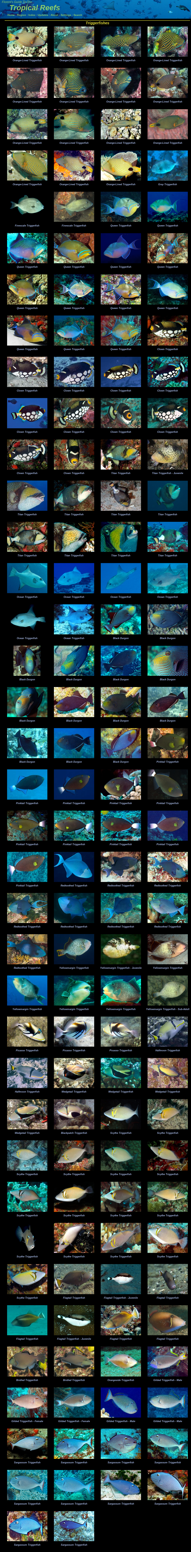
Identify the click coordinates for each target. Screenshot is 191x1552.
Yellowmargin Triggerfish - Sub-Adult (167, 1009)
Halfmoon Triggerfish (167, 1050)
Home (11, 14)
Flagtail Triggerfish (74, 1297)
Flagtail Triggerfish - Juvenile (121, 1297)
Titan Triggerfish (120, 473)
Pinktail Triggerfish (167, 761)
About (54, 14)
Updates (43, 14)
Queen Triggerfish (120, 225)
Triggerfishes (97, 23)
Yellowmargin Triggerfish (74, 968)
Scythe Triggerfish (120, 1133)
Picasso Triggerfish (27, 1050)
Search (77, 14)
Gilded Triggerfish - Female (27, 1421)
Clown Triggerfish (167, 349)
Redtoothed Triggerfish (74, 885)
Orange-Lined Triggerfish (27, 60)
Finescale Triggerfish (27, 225)
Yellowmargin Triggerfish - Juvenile (121, 968)
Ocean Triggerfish (27, 597)
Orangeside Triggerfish (120, 1380)
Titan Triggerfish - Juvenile (167, 473)
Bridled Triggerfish (27, 1380)
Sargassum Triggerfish (27, 1462)
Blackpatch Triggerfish (74, 1133)
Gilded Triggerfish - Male (167, 1380)
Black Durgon (121, 638)
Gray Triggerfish (167, 184)
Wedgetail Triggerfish (74, 1091)
